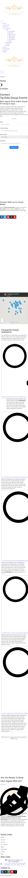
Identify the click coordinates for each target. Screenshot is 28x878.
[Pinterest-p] (8, 872)
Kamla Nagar (11, 31)
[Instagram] (11, 217)
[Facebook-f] (1, 217)
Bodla (9, 40)
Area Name (2, 140)
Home (4, 23)
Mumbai (8, 44)
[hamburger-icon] (2, 21)
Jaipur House (11, 36)
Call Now (14, 118)
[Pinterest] (14, 217)
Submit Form (14, 147)
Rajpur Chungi (11, 34)
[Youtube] (8, 217)
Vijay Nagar (11, 37)
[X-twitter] (15, 872)
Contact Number (4, 128)
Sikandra (10, 33)
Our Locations (6, 28)
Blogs (4, 51)
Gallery (5, 47)
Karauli (7, 45)
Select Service (3, 134)
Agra (7, 29)
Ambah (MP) (9, 42)
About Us (5, 26)
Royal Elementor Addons (18, 875)
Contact (5, 50)
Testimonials (6, 48)
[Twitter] (5, 217)
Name (1, 122)
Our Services (6, 25)
